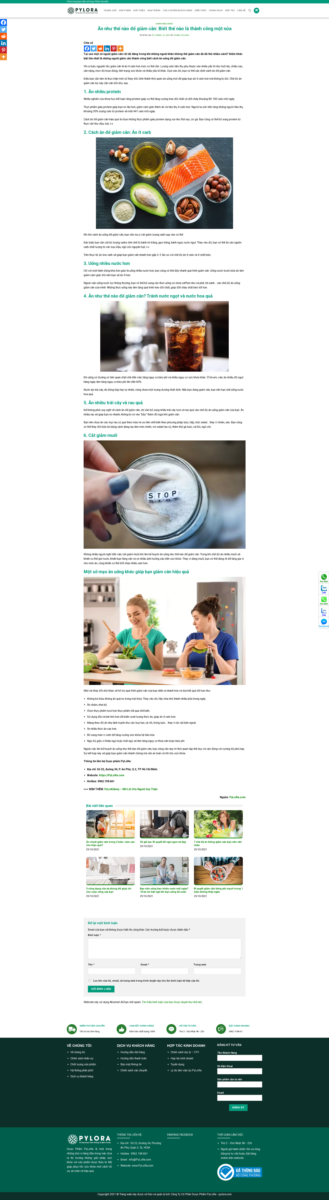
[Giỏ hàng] (256, 10)
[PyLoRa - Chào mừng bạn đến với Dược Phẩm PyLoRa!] (83, 10)
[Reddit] (100, 48)
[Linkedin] (107, 48)
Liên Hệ (241, 10)
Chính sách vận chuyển (133, 1070)
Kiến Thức (200, 10)
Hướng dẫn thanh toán (133, 1058)
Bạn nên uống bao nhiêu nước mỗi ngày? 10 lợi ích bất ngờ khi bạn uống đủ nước (164, 890)
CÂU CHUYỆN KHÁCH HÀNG (177, 10)
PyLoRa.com (237, 797)
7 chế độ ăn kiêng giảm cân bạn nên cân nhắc (218, 844)
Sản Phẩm (125, 10)
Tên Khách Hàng (227, 1052)
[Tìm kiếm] (249, 10)
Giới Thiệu (139, 10)
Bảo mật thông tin (131, 1064)
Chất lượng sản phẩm (83, 1064)
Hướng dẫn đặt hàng (132, 1052)
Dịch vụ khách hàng (81, 1076)
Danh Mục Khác (164, 24)
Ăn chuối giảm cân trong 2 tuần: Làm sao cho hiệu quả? (110, 844)
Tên (91, 964)
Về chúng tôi (77, 1052)
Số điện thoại (225, 1066)
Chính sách (216, 10)
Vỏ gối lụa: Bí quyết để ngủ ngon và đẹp (163, 842)
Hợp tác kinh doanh (182, 1058)
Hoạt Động (153, 10)
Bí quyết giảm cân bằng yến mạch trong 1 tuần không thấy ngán (218, 890)
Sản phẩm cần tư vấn (229, 1079)
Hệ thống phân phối (81, 1070)
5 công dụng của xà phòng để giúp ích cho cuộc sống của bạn (108, 890)
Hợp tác (230, 10)
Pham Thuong (181, 35)
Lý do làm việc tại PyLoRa (186, 1070)
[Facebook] (87, 48)
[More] (120, 48)
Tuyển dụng (177, 1064)
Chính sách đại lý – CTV (185, 1052)
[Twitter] (94, 48)
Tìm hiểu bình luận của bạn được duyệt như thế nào (172, 1002)
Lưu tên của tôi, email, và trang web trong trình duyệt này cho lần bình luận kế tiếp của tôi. (146, 980)
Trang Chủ (110, 10)
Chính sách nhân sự (81, 1058)
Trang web (199, 964)
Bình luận (94, 935)
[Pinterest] (114, 48)
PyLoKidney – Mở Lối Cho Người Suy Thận (130, 789)
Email (145, 964)
